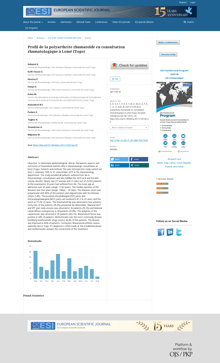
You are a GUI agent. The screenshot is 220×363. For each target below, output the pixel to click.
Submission (66, 22)
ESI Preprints (31, 28)
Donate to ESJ (168, 54)
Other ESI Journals (121, 22)
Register (183, 2)
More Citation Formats (122, 127)
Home (30, 38)
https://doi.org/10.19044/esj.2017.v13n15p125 (55, 145)
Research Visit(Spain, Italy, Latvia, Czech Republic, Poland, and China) (174, 163)
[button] (119, 159)
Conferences (101, 22)
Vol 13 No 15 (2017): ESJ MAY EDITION (64, 38)
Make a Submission (168, 42)
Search (190, 22)
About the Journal (32, 22)
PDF (116, 79)
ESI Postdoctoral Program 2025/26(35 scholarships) (174, 74)
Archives (52, 22)
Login (192, 2)
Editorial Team (83, 22)
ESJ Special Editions (144, 22)
